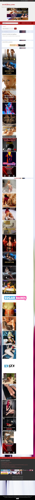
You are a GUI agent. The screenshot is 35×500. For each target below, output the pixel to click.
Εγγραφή (29, 0)
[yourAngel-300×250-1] (9, 113)
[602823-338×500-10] (9, 399)
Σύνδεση (32, 0)
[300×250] (9, 60)
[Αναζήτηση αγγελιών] (15, 29)
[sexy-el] (9, 219)
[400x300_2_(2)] (9, 176)
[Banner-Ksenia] (9, 358)
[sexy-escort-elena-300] (9, 383)
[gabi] (9, 251)
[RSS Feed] (2, 0)
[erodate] (9, 125)
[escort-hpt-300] (9, 330)
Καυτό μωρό (3, 463)
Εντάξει (17, 498)
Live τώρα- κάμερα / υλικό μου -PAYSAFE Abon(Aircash (9, 467)
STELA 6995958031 (4, 462)
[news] (9, 372)
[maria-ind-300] (9, 344)
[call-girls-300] (9, 90)
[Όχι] (33, 497)
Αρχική (2, 31)
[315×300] (9, 151)
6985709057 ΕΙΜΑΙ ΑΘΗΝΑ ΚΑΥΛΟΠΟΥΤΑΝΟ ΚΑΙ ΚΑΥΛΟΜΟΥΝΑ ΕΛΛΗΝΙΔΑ (12, 464)
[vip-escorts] (9, 74)
